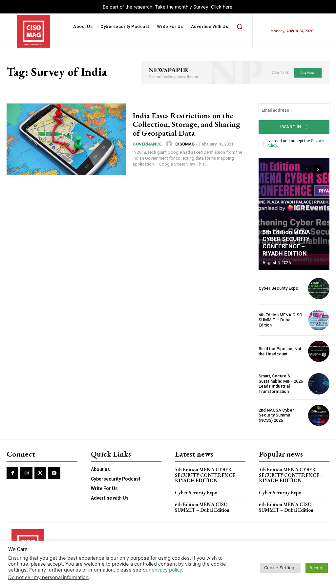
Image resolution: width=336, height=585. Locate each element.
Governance (147, 144)
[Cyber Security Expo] (318, 288)
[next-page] (318, 169)
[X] (40, 473)
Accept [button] (316, 567)
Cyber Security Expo (278, 288)
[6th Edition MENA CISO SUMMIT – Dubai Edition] (318, 320)
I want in (290, 126)
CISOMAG (185, 144)
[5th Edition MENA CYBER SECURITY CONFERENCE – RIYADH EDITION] (294, 214)
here (227, 7)
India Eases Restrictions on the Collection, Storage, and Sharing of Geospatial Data (186, 124)
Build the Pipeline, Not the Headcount (280, 351)
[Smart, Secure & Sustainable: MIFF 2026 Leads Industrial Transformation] (318, 383)
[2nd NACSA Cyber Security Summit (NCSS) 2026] (318, 415)
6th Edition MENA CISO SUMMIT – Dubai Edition (280, 319)
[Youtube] (54, 473)
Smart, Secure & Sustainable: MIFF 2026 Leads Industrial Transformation (281, 383)
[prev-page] (306, 169)
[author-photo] (170, 144)
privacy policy (167, 570)
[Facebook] (12, 473)
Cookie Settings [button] (280, 567)
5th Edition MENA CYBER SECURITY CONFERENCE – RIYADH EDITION (286, 243)
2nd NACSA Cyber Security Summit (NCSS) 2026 (276, 415)
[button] (239, 26)
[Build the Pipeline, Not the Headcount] (318, 351)
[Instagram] (26, 473)
